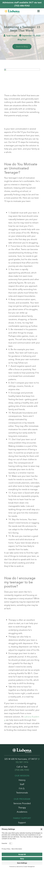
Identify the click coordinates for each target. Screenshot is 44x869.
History (22, 780)
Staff (22, 784)
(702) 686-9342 (22, 770)
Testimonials (22, 792)
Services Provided (22, 803)
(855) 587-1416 (28, 760)
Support (22, 822)
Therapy (22, 807)
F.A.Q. (22, 788)
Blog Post (22, 39)
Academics (22, 812)
